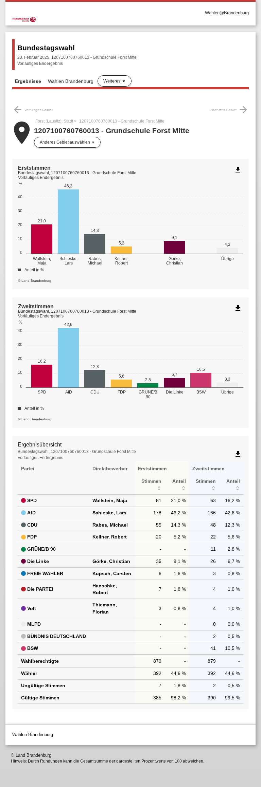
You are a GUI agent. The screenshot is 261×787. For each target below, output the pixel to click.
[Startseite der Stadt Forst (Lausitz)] (71, 12)
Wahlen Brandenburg (70, 81)
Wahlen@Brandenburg (227, 12)
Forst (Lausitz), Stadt (54, 121)
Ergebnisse (28, 81)
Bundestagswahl (46, 48)
